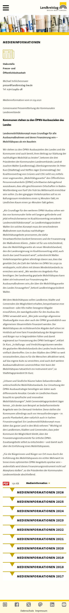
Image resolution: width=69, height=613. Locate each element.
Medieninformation (37, 483)
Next (65, 25)
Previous (3, 25)
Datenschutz (27, 610)
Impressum (41, 610)
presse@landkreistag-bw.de (18, 85)
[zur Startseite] (53, 9)
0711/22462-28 (14, 89)
